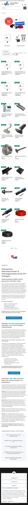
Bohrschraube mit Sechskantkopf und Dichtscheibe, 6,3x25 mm (6, 199)
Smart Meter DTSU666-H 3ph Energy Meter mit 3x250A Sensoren (7, 114)
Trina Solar (21, 344)
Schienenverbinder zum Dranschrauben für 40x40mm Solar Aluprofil (20, 114)
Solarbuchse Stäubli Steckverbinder (5, 220)
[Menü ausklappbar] (2, 3)
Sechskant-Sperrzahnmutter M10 (7, 157)
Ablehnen (14, 485)
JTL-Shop (17, 503)
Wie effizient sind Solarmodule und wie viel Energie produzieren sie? (13, 452)
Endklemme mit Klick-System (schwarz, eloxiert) (7, 178)
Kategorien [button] (5, 265)
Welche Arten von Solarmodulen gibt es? (13, 441)
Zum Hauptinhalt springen (5, 0)
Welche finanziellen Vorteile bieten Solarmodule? (13, 458)
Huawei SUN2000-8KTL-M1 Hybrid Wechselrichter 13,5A (20, 72)
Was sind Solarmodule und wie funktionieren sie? (13, 435)
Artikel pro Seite (6, 54)
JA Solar (11, 344)
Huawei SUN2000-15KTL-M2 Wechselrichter (7, 93)
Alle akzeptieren (14, 477)
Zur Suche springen (13, 0)
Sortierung (5, 51)
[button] (22, 5)
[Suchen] (24, 8)
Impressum (4, 501)
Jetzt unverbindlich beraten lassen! (14, 317)
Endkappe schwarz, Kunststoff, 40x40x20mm (20, 178)
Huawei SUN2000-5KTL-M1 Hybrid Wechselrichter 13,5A (7, 72)
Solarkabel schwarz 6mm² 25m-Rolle (6, 241)
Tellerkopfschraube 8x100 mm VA (20, 157)
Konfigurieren (14, 481)
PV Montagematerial (20, 45)
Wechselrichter (7, 45)
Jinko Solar (15, 344)
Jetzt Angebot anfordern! (14, 372)
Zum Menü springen (20, 0)
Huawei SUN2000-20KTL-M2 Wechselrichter (20, 93)
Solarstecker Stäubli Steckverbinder (19, 199)
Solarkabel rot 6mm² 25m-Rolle (20, 220)
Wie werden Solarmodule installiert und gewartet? (13, 447)
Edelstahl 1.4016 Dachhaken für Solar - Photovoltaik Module (7, 135)
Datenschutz (11, 501)
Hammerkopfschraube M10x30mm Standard (19, 135)
